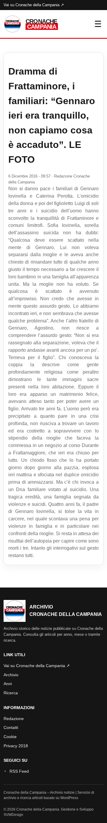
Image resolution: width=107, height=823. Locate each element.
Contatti (11, 727)
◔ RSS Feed (16, 771)
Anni (8, 683)
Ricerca (11, 692)
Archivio (11, 674)
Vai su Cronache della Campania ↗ (34, 5)
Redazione (14, 718)
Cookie (10, 736)
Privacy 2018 (16, 745)
